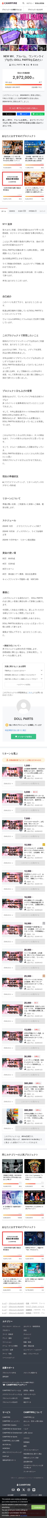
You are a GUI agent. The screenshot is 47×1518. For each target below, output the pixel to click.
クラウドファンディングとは (12, 1394)
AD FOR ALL (7, 1444)
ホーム (4, 211)
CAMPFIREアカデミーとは (12, 1390)
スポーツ (27, 1338)
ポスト (10, 114)
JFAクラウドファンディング (12, 1452)
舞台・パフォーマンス (31, 1353)
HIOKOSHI (6, 1448)
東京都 (35, 65)
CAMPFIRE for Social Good (12, 1429)
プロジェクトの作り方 (10, 1398)
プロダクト (6, 1330)
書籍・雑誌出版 (29, 1346)
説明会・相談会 (29, 1390)
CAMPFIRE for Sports (10, 1436)
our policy (23, 1515)
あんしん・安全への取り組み (33, 1421)
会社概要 (11, 1495)
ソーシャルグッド (9, 1357)
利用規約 (27, 1442)
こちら (29, 692)
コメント (42, 211)
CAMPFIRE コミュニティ (11, 1421)
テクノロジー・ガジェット (12, 1326)
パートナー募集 (36, 1495)
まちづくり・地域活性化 (32, 1326)
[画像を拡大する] (20, 776)
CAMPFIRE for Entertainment (12, 1433)
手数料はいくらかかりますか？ (15, 671)
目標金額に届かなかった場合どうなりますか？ (20, 675)
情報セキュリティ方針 (31, 1458)
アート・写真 (7, 1353)
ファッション (7, 1342)
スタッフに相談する (30, 1372)
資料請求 (6, 1376)
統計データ (27, 1402)
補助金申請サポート (9, 1460)
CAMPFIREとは (29, 1417)
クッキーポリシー (30, 1471)
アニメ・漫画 (7, 1338)
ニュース (27, 1425)
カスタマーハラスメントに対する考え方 (33, 1466)
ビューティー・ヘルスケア (33, 1350)
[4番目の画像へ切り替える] (32, 48)
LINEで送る (39, 114)
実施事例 (27, 1398)
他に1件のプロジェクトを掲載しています (25, 725)
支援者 (22, 211)
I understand (38, 1507)
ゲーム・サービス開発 (10, 1346)
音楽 (27, 65)
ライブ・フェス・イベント (35, 1306)
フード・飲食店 (8, 1334)
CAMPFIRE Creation (10, 1425)
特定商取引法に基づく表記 (15, 730)
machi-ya (6, 1456)
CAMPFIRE (6, 1417)
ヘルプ (26, 1429)
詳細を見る (7, 783)
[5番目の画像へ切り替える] (42, 48)
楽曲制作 (29, 1310)
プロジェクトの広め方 (10, 1402)
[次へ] (44, 28)
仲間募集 (32, 211)
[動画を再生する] (23, 28)
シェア (24, 114)
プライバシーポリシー (31, 1450)
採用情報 (24, 1495)
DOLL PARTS (17, 65)
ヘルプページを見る (23, 684)
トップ (4, 1303)
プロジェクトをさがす (35, 9)
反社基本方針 (28, 1461)
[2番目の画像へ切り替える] (14, 48)
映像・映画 (27, 1342)
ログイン (30, 3)
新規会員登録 (39, 3)
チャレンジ (27, 1334)
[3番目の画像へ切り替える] (23, 48)
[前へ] (3, 28)
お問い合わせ (28, 1433)
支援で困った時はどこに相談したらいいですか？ (21, 679)
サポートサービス (30, 1394)
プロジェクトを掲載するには (12, 9)
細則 (25, 1446)
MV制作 (28, 1313)
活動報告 (12, 211)
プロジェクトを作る (9, 1372)
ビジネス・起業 (8, 1350)
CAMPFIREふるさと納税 (11, 1440)
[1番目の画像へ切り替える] (5, 48)
